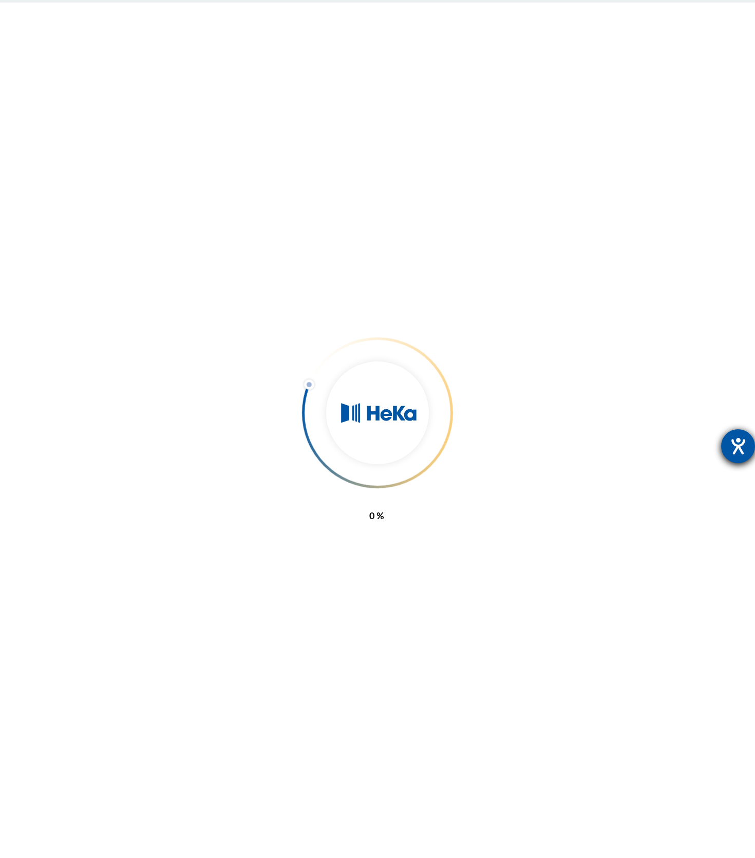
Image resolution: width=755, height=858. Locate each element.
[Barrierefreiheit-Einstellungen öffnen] (738, 446)
